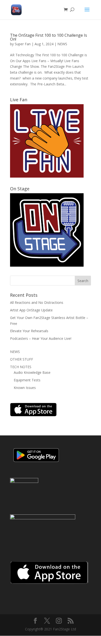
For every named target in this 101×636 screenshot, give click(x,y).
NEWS (62, 44)
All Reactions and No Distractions (36, 302)
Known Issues (25, 387)
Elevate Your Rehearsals (29, 331)
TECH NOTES (20, 366)
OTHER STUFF (21, 359)
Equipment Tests (27, 380)
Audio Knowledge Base (32, 372)
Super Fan (23, 44)
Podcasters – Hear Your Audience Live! (40, 338)
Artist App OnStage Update (31, 310)
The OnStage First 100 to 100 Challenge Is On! (48, 37)
